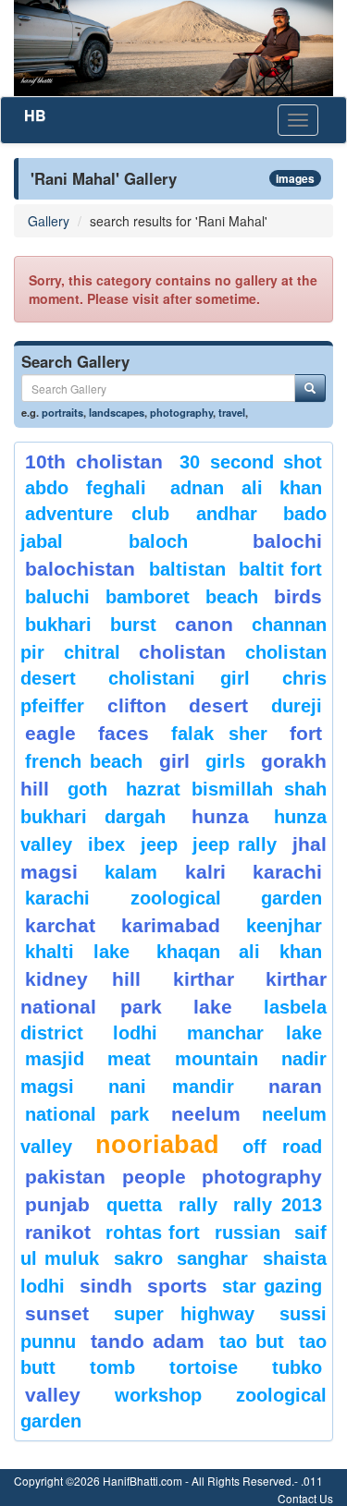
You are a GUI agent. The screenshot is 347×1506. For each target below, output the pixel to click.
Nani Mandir (171, 1086)
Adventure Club (97, 514)
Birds (298, 596)
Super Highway (184, 1314)
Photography (262, 1176)
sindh (106, 1285)
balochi (287, 541)
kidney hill (83, 979)
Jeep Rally (234, 844)
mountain (216, 1059)
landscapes (116, 412)
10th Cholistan (94, 461)
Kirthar (203, 979)
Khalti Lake (77, 951)
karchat (60, 925)
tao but (251, 1341)
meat (129, 1059)
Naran (295, 1086)
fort (306, 733)
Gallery (48, 221)
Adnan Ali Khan (246, 488)
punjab (57, 1204)
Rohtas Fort (153, 1232)
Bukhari (58, 624)
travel (231, 412)
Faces (123, 733)
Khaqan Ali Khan (239, 951)
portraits (62, 412)
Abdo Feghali (85, 488)
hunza (220, 816)
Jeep (159, 844)
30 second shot (251, 462)
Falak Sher (219, 733)
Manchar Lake (254, 1033)
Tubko (297, 1367)
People (154, 1176)
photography (181, 412)
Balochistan (80, 568)
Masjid (54, 1059)
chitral (92, 652)
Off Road (282, 1146)
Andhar (226, 514)
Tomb (112, 1367)
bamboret (147, 597)
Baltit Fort (280, 569)
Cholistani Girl (179, 678)
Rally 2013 (277, 1205)
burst (133, 624)
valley (53, 1394)
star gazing (272, 1286)
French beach (84, 761)
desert (218, 705)
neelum (206, 1113)
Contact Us (305, 1498)
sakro (138, 1258)
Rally (198, 1205)
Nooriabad (157, 1145)
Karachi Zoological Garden (173, 898)
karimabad (170, 925)
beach (231, 597)
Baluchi (57, 597)
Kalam (131, 872)
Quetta (134, 1205)
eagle (50, 733)
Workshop (158, 1395)
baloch (158, 541)
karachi (287, 871)
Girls (225, 761)
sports (177, 1285)
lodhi (135, 1033)
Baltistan (187, 569)
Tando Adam (147, 1341)
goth (87, 789)
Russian (247, 1232)
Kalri (205, 871)
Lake (212, 1006)
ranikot (58, 1232)
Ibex (106, 844)
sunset (57, 1313)
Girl (174, 760)
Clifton (137, 705)
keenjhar (284, 926)
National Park (87, 1114)
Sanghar (212, 1258)
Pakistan (65, 1176)
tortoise (203, 1367)
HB (35, 115)
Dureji (296, 706)
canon (204, 624)
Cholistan (182, 651)
